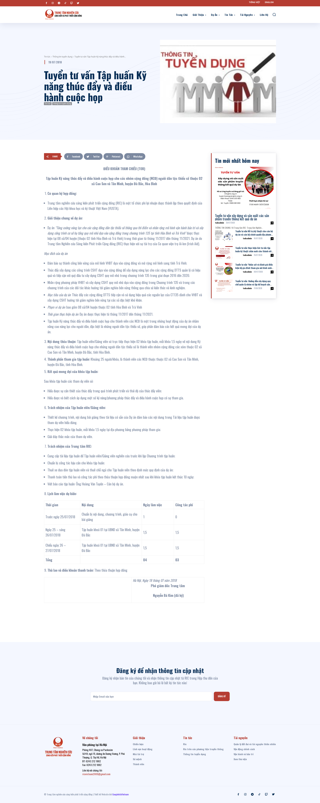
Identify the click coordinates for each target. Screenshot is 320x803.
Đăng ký (222, 696)
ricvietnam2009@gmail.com (96, 774)
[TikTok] (65, 3)
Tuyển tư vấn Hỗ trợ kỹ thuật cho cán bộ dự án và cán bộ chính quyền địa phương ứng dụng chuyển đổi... (254, 234)
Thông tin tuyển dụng (62, 56)
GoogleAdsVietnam (120, 794)
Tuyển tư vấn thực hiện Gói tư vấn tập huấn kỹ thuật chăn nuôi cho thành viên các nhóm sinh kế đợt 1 (254, 251)
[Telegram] (59, 3)
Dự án (238, 238)
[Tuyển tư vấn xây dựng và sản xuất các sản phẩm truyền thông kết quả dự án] (244, 188)
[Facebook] (46, 3)
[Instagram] (52, 3)
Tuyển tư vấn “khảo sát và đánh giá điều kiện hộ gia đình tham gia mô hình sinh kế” (254, 268)
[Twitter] (78, 3)
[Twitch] (71, 3)
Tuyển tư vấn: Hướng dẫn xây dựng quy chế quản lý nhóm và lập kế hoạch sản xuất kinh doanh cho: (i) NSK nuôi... (253, 284)
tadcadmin (219, 222)
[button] (274, 14)
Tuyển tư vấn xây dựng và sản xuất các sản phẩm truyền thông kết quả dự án (242, 217)
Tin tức (47, 56)
